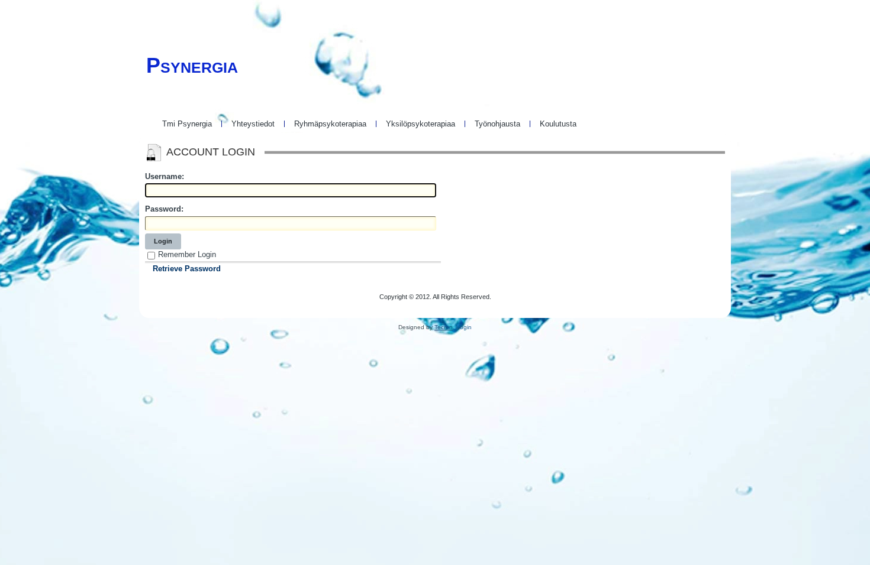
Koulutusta (558, 123)
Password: (164, 208)
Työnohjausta (497, 123)
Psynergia (192, 65)
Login (163, 241)
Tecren (443, 327)
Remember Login (187, 254)
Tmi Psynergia (187, 123)
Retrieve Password (187, 268)
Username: (164, 176)
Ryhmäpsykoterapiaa (330, 123)
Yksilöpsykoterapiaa (420, 123)
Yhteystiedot (253, 123)
